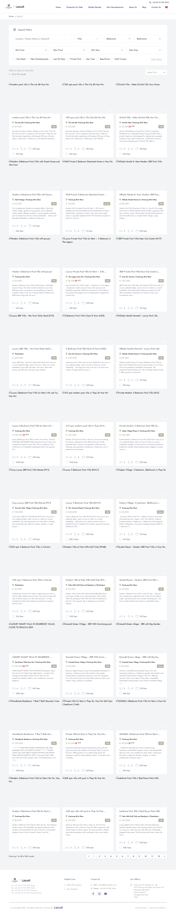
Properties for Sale (74, 7)
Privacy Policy (141, 907)
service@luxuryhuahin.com (105, 885)
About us (133, 7)
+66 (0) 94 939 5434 (105, 888)
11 (152, 856)
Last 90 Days (59, 59)
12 (159, 856)
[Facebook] (93, 893)
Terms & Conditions (157, 907)
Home (58, 7)
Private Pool (75, 59)
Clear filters (156, 59)
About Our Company (74, 885)
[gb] (167, 7)
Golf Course (120, 59)
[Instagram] (99, 893)
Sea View (90, 59)
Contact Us (156, 7)
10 (146, 856)
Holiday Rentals (94, 7)
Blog (144, 7)
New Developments (115, 7)
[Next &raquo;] (164, 856)
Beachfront (105, 59)
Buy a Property (72, 889)
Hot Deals (21, 59)
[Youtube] (105, 893)
